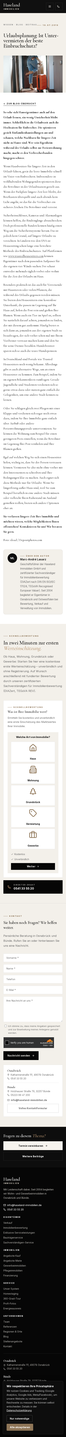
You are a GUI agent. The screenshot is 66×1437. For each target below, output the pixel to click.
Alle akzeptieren (20, 1427)
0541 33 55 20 (59, 6)
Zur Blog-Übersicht (21, 103)
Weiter (31, 866)
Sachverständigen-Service (18, 1242)
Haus (33, 758)
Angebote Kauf (11, 1255)
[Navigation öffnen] (49, 6)
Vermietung (33, 824)
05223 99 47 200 (20, 1095)
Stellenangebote (12, 1341)
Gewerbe (33, 845)
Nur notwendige (19, 1418)
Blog (5, 1336)
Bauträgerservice (13, 1237)
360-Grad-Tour (12, 1298)
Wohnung (33, 780)
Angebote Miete (12, 1260)
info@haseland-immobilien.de (29, 1100)
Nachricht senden (18, 1055)
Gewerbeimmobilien (14, 1265)
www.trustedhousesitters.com (25, 256)
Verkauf (7, 1222)
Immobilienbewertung (15, 1227)
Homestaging (10, 1293)
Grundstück (33, 802)
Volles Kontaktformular (33, 1108)
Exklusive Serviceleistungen (19, 1232)
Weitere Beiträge (33, 1156)
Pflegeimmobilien (13, 1270)
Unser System (11, 1288)
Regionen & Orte (12, 1331)
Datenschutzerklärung (19, 1410)
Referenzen (10, 1326)
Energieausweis (12, 1308)
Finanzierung (10, 1275)
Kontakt (7, 1346)
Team (6, 1321)
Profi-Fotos (9, 1303)
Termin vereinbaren (30, 1145)
